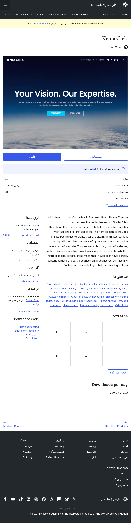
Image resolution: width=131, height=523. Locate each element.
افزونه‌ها (91, 451)
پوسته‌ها (92, 446)
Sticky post (92, 301)
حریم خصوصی (120, 457)
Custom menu (98, 288)
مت (124, 473)
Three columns (70, 305)
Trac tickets (32, 338)
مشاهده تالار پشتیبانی (29, 259)
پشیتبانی (59, 446)
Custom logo (83, 288)
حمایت (27, 451)
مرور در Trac (32, 334)
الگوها (93, 457)
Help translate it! (39, 23)
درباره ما (123, 440)
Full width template (77, 296)
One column (121, 296)
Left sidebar (107, 296)
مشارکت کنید (24, 440)
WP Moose (116, 47)
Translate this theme (28, 311)
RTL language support (73, 301)
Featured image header (73, 292)
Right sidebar (53, 301)
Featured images (95, 292)
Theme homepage (118, 205)
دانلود (32, 156)
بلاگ (81, 284)
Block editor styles (118, 284)
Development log (29, 326)
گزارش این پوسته (30, 280)
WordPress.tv (54, 457)
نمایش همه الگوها (118, 372)
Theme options (108, 301)
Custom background (57, 284)
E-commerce (113, 288)
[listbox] (86, 344)
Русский (32, 304)
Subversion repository (27, 330)
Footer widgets (114, 292)
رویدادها (28, 446)
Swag (27, 457)
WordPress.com (117, 468)
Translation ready (89, 305)
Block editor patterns (95, 284)
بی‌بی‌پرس (121, 479)
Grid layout (94, 296)
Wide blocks (121, 305)
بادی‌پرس (121, 485)
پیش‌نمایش (96, 156)
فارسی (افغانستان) (110, 499)
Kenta (95, 168)
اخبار (125, 446)
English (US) (32, 300)
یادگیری (60, 440)
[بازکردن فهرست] (5, 5)
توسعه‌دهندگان (56, 451)
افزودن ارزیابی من (30, 234)
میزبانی (124, 451)
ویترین (92, 440)
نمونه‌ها (52, 296)
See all (6, 234)
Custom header (67, 288)
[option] (115, 332)
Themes (123, 14)
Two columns (106, 305)
